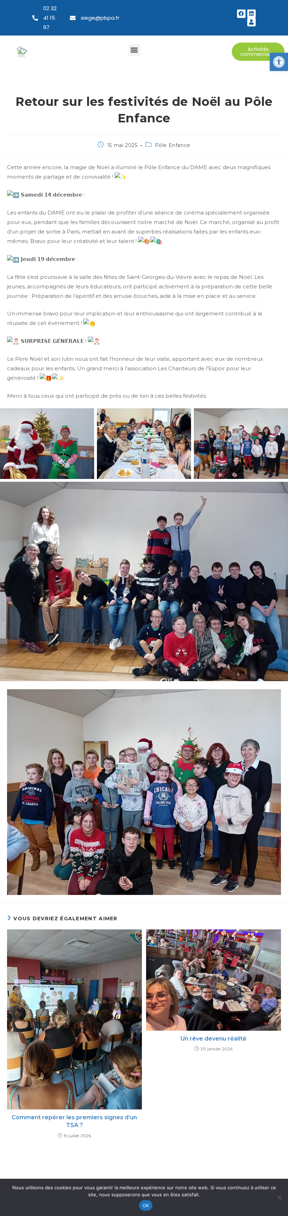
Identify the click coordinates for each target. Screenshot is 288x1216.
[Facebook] (241, 13)
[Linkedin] (251, 13)
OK (146, 1205)
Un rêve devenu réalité (214, 1038)
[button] (279, 62)
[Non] (279, 1197)
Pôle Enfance (172, 145)
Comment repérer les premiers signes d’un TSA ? (74, 1121)
